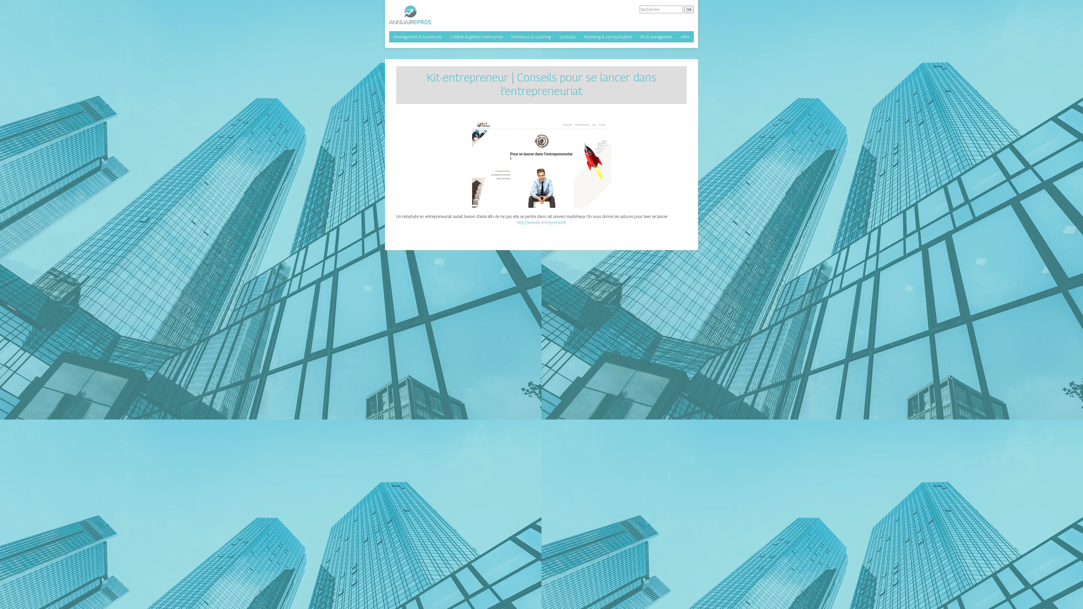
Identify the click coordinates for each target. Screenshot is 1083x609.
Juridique (567, 36)
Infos (685, 36)
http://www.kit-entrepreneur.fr (541, 222)
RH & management (656, 36)
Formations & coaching (531, 36)
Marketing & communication (608, 36)
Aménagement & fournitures (417, 36)
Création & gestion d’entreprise (476, 36)
